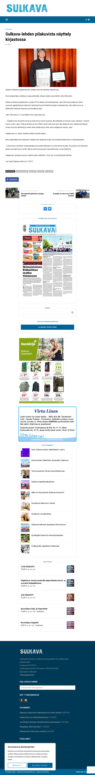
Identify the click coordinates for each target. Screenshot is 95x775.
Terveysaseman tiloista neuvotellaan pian (48, 471)
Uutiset (8, 29)
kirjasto (33, 171)
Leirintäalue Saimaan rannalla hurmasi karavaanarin (40, 722)
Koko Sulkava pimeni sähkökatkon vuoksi (48, 450)
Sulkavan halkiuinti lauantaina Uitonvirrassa (48, 524)
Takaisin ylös (82, 772)
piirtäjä (41, 171)
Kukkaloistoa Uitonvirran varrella (33, 731)
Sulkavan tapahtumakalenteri (42, 482)
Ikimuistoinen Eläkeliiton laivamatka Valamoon (50, 460)
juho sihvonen (22, 171)
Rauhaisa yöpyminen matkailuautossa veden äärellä (40, 713)
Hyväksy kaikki (40, 765)
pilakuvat (49, 171)
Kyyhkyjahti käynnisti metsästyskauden (47, 535)
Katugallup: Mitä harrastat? (30, 727)
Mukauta (17, 765)
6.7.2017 (8, 44)
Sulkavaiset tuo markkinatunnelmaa (34, 717)
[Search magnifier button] (72, 312)
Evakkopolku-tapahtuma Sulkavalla (45, 546)
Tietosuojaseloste (27, 675)
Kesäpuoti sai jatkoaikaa (41, 514)
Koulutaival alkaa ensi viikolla (43, 503)
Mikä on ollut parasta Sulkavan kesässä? (47, 492)
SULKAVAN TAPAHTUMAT (47, 327)
